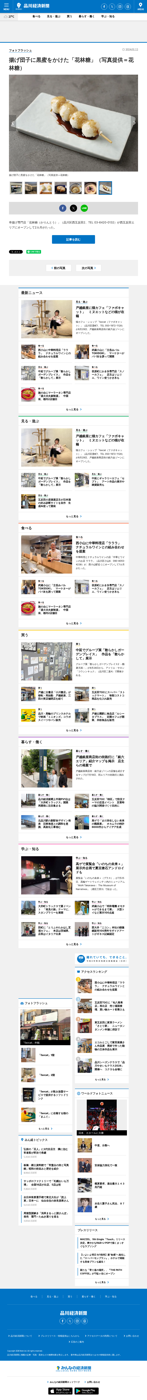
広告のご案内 (77, 1341)
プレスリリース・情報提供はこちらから (60, 1335)
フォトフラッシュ (20, 50)
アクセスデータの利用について (102, 1335)
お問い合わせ (132, 1335)
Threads (128, 7)
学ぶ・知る (108, 16)
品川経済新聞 (32, 6)
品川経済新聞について (21, 1335)
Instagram (120, 7)
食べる (36, 16)
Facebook (104, 7)
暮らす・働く (87, 16)
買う (69, 16)
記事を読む (73, 239)
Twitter (112, 7)
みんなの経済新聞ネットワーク (73, 1368)
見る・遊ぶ (53, 16)
